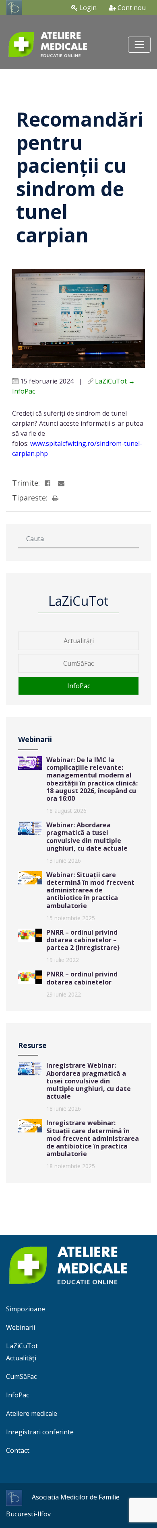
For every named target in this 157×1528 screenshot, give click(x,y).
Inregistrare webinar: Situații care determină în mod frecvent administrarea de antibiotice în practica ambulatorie (92, 1138)
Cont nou (131, 7)
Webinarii (20, 1327)
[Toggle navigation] (139, 45)
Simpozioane (25, 1308)
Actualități (79, 640)
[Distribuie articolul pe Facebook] (47, 483)
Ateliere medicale (31, 1413)
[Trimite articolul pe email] (61, 483)
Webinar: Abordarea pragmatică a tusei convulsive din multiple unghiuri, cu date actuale (87, 836)
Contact (17, 1450)
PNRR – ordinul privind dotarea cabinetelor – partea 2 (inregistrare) (83, 940)
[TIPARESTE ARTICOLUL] (55, 498)
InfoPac (78, 685)
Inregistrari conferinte (40, 1432)
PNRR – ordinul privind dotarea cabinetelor (82, 978)
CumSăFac (78, 663)
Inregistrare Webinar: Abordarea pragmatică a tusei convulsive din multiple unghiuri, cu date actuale (88, 1081)
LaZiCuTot (22, 1345)
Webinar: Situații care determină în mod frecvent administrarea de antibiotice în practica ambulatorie (90, 890)
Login (87, 7)
